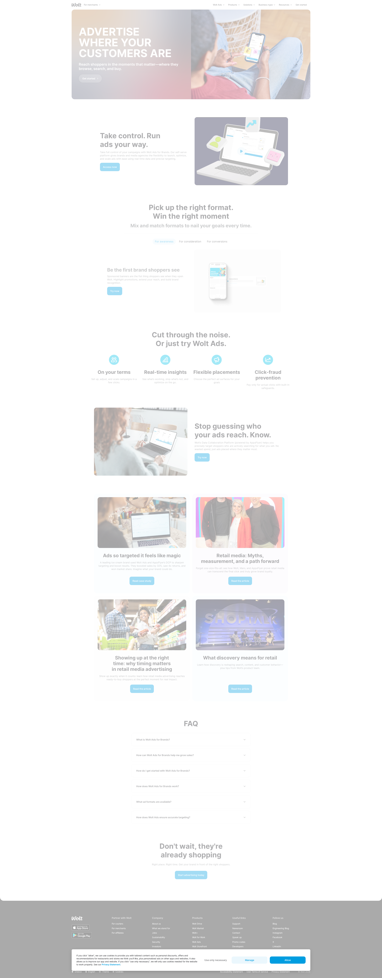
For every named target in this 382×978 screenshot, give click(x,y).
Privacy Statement (111, 964)
